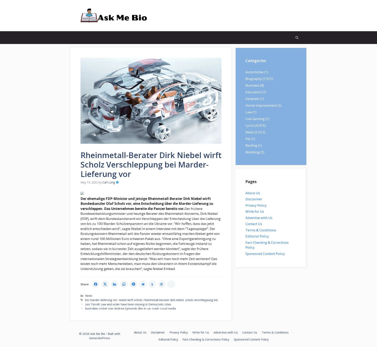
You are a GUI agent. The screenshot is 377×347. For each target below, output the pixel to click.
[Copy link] (171, 284)
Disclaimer (253, 199)
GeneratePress (99, 338)
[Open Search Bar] (297, 37)
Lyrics (249, 125)
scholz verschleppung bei (201, 300)
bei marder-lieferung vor (101, 300)
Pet (247, 138)
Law (248, 112)
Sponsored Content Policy (265, 253)
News (88, 296)
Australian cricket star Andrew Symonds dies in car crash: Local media (130, 308)
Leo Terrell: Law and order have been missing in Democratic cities (128, 304)
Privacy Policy (256, 205)
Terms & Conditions (260, 230)
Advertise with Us (258, 217)
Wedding (252, 152)
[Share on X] (105, 284)
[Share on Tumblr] (152, 284)
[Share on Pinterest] (133, 284)
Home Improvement (261, 105)
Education (253, 92)
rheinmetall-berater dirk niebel (164, 300)
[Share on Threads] (161, 284)
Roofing (251, 145)
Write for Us (254, 211)
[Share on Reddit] (142, 284)
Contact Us (253, 224)
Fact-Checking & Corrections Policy (206, 339)
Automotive (254, 72)
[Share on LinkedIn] (114, 284)
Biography (253, 78)
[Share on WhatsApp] (124, 284)
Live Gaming (255, 118)
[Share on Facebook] (95, 284)
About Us (252, 193)
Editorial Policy (257, 236)
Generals (252, 98)
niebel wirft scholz (130, 300)
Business (252, 85)
